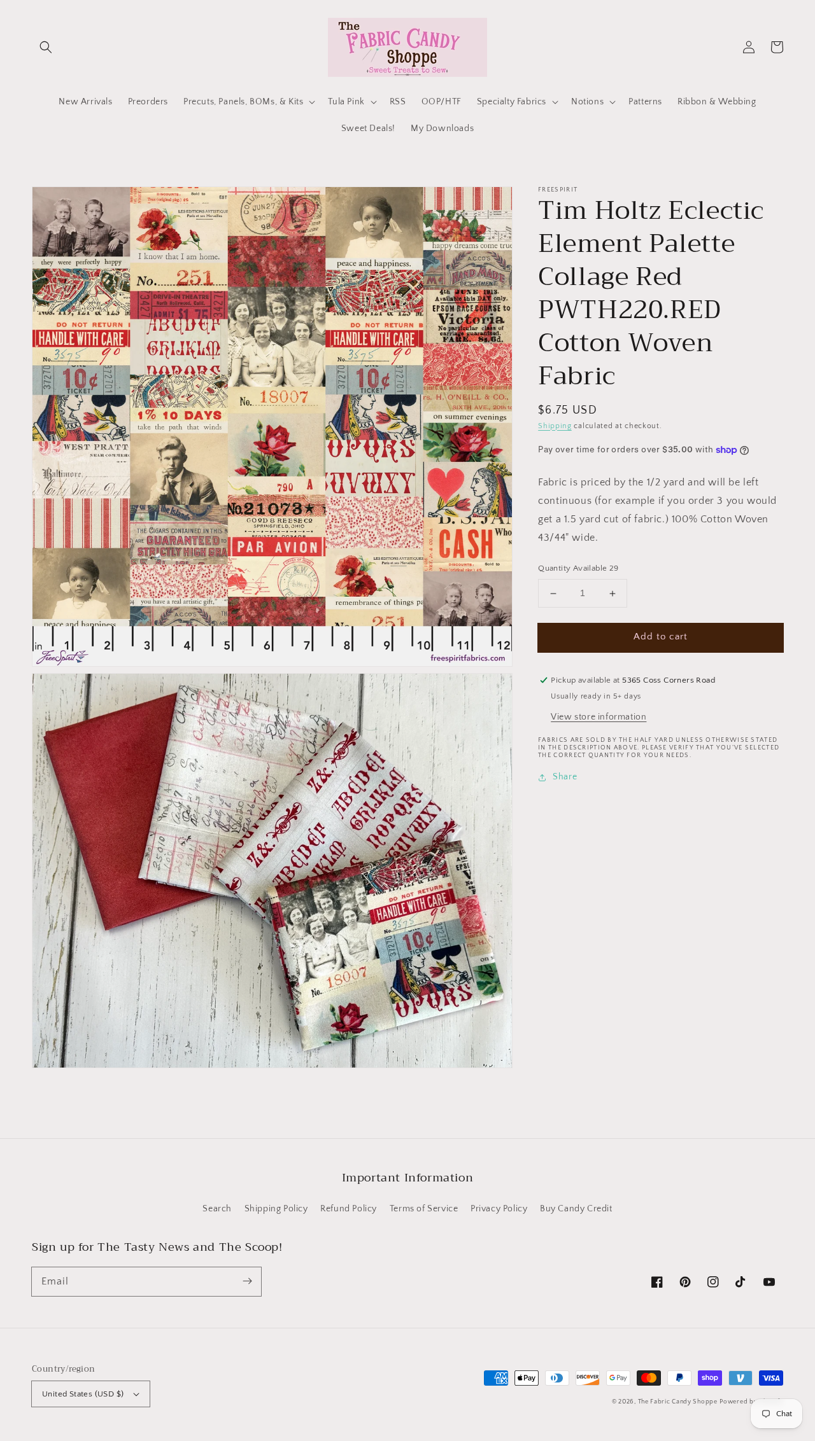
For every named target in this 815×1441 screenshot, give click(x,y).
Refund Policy (348, 1209)
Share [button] (565, 777)
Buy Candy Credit (576, 1209)
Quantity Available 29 (578, 568)
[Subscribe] (247, 1281)
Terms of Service (424, 1209)
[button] (46, 47)
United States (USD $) (83, 1393)
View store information (598, 717)
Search (217, 1209)
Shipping (555, 426)
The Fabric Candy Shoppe (678, 1401)
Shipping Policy (276, 1209)
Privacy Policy (499, 1209)
